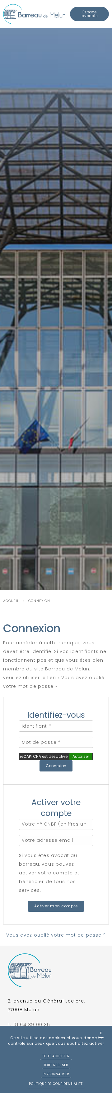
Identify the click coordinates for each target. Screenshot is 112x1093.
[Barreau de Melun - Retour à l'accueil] (34, 14)
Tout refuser (56, 1065)
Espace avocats (90, 13)
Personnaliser (56, 1074)
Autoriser (80, 756)
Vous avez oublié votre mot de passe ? (56, 935)
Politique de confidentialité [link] (56, 1083)
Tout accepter (55, 1056)
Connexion (39, 600)
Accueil (11, 600)
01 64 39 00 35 (31, 1024)
